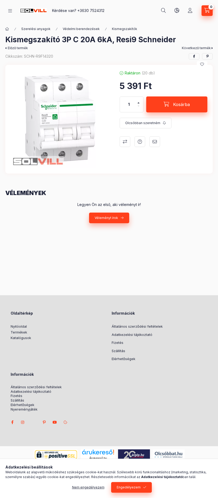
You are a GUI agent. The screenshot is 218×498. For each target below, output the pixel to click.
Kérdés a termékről (140, 141)
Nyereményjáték (24, 409)
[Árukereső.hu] (98, 452)
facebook (12, 422)
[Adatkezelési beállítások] (65, 422)
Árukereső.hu (98, 458)
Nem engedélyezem (88, 487)
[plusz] (138, 100)
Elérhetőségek (123, 359)
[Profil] (190, 10)
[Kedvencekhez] (202, 64)
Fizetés (117, 342)
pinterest (44, 422)
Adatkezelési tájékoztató (132, 334)
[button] (60, 119)
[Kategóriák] (10, 11)
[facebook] (194, 56)
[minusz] (138, 108)
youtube (54, 422)
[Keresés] (163, 10)
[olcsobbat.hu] (169, 454)
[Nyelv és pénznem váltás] (176, 10)
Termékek (19, 332)
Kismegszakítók (124, 29)
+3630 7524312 (90, 10)
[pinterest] (207, 56)
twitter (33, 422)
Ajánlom (154, 141)
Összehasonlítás (125, 141)
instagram (23, 422)
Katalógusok (21, 338)
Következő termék (196, 48)
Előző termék (18, 48)
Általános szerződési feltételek (137, 326)
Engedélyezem (129, 487)
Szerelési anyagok (36, 29)
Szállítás (118, 351)
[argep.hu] (134, 454)
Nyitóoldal (19, 326)
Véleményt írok (106, 218)
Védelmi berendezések (81, 29)
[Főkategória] (7, 29)
